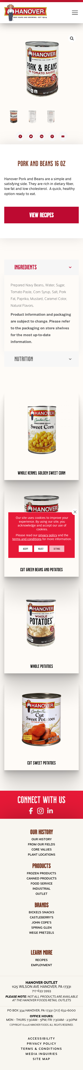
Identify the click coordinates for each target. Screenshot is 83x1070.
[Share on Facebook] (20, 136)
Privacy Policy (41, 1043)
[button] (72, 38)
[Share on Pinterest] (52, 136)
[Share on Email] (63, 136)
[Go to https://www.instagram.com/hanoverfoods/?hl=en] (40, 811)
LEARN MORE (41, 952)
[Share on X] (31, 136)
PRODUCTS (41, 865)
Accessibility (41, 1038)
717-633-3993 (41, 990)
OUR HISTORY (41, 831)
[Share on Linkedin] (41, 136)
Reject (40, 548)
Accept (25, 548)
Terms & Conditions (41, 1048)
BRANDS (42, 904)
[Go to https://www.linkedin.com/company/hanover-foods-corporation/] (50, 810)
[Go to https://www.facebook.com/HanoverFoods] (31, 810)
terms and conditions (27, 539)
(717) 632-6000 (65, 1010)
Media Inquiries (42, 1053)
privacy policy (47, 535)
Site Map (41, 1059)
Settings (57, 548)
